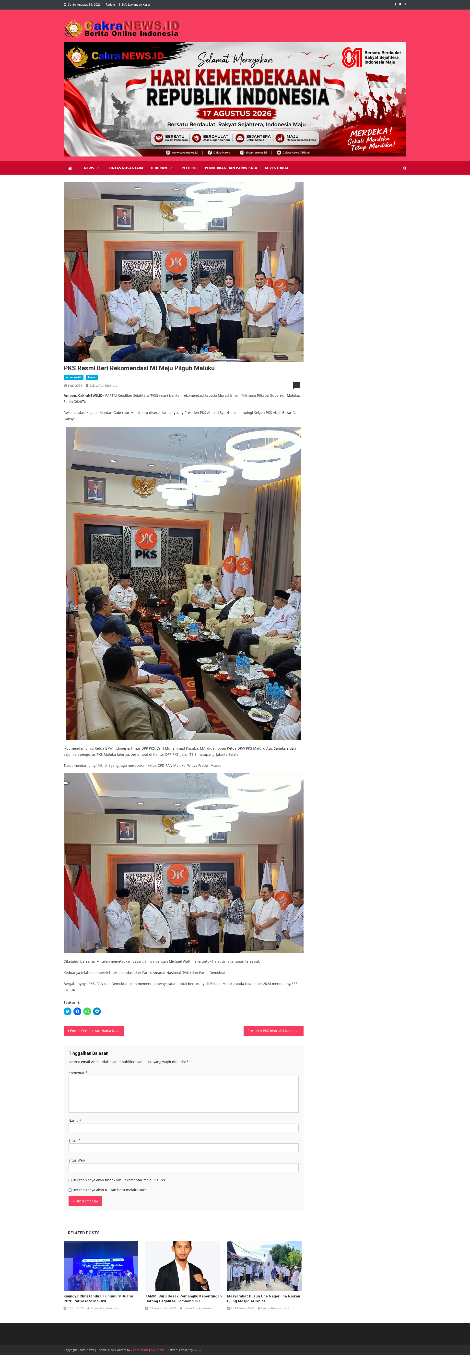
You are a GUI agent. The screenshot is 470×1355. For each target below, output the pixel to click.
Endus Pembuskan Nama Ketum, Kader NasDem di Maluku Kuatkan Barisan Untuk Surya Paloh (97, 1030)
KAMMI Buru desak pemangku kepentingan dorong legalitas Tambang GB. (183, 1298)
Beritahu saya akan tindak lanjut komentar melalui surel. (119, 1180)
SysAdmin (157, 1350)
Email (75, 1140)
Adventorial (277, 168)
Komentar (78, 1072)
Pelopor (190, 168)
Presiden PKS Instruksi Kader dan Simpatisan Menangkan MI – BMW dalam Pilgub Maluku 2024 (275, 1030)
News (89, 168)
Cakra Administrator (104, 385)
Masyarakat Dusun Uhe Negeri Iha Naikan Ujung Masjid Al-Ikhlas (263, 1298)
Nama (75, 1120)
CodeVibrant (139, 1350)
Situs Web (77, 1160)
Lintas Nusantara (126, 168)
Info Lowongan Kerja (136, 4)
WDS (197, 1350)
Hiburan (159, 168)
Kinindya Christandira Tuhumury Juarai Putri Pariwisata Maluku (98, 1298)
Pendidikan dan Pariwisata (231, 168)
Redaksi (111, 4)
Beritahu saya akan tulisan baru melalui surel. (111, 1189)
